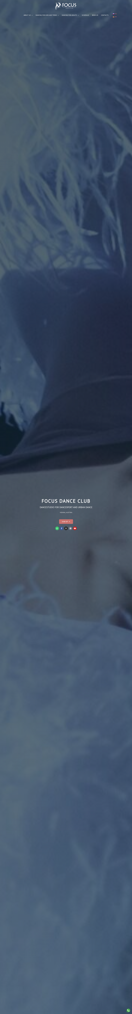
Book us (95, 15)
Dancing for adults (69, 15)
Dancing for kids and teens (46, 15)
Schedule (85, 15)
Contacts (104, 15)
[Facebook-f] (61, 528)
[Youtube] (75, 528)
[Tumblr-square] (70, 528)
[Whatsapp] (57, 528)
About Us (27, 15)
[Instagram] (66, 528)
